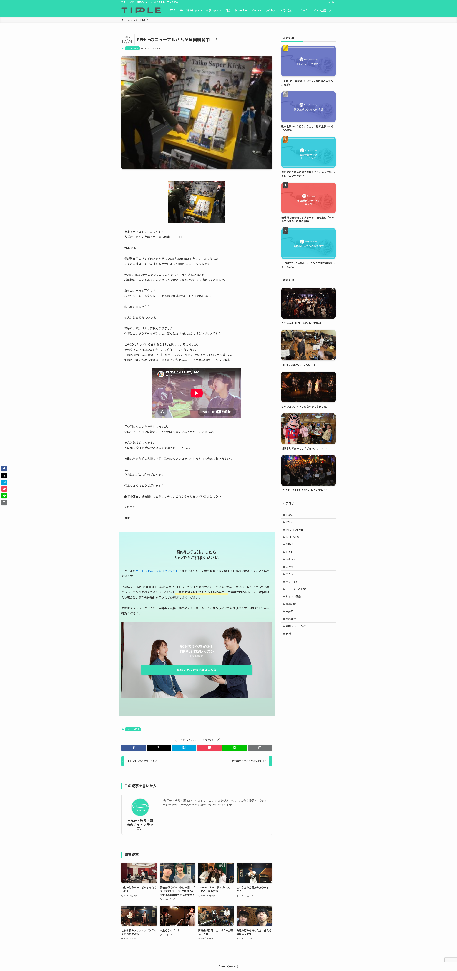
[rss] (328, 2)
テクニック (292, 581)
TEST (289, 552)
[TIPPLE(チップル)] (141, 10)
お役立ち (291, 566)
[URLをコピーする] (260, 748)
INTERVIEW (292, 537)
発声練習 (291, 618)
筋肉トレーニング (296, 626)
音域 (288, 633)
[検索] (333, 2)
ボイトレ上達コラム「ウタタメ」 (157, 571)
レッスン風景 (132, 48)
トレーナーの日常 (296, 589)
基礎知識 (291, 604)
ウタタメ (291, 559)
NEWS (289, 544)
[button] (133, 748)
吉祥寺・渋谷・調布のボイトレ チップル (140, 824)
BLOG (289, 514)
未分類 (289, 611)
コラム (289, 574)
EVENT (290, 522)
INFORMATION (294, 529)
